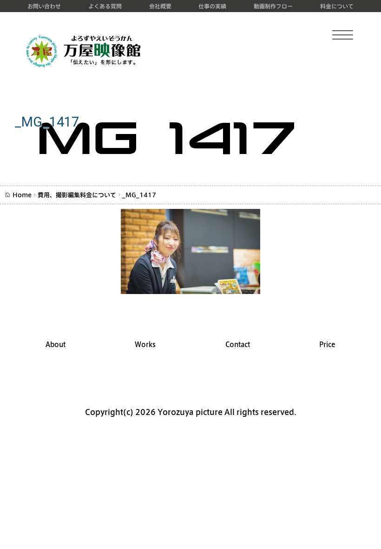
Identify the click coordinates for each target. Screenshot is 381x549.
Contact (237, 344)
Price (327, 344)
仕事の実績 (212, 6)
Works (145, 344)
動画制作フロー (273, 6)
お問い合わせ (44, 6)
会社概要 (160, 6)
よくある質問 (105, 6)
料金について (337, 6)
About (56, 344)
